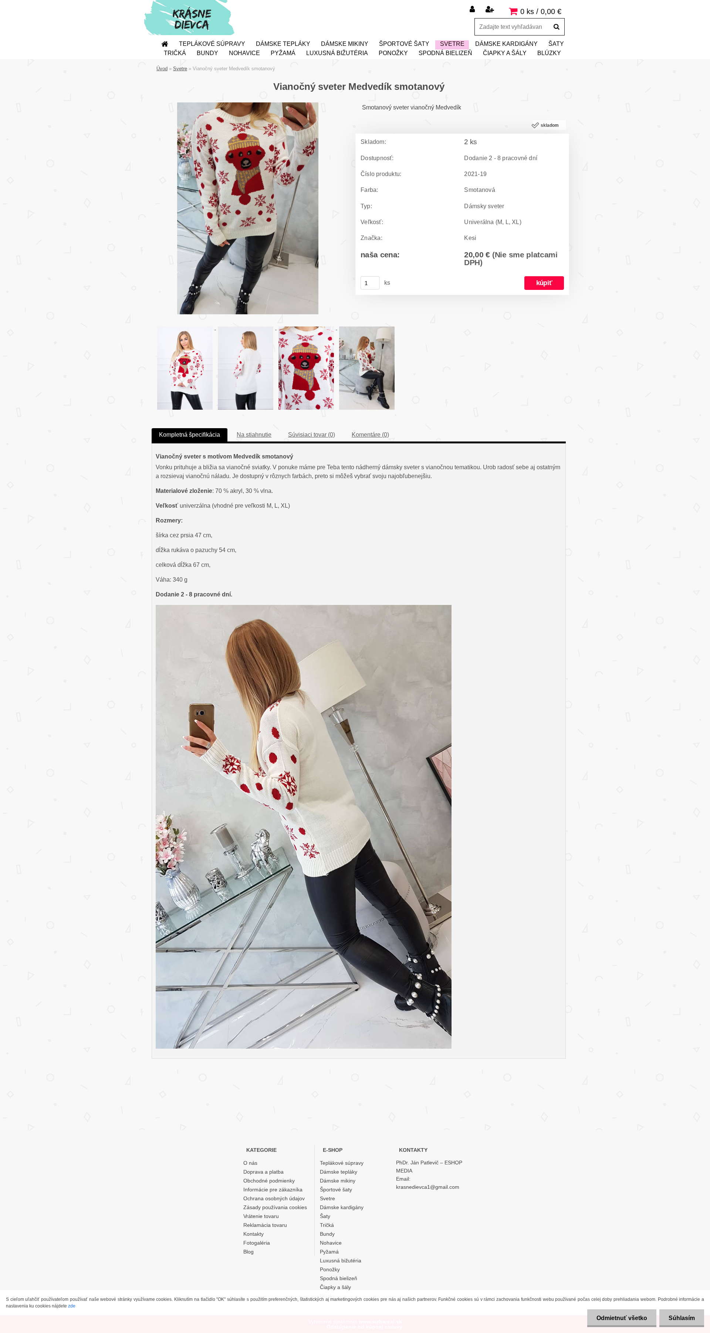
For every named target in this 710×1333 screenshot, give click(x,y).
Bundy (207, 53)
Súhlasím (682, 1318)
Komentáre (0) (370, 435)
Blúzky (549, 53)
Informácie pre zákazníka (272, 1189)
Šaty (556, 44)
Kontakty (253, 1234)
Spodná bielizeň (445, 53)
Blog (248, 1252)
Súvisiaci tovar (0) (311, 435)
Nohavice (244, 53)
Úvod (162, 68)
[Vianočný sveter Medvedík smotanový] (247, 105)
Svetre (452, 44)
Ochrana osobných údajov (274, 1198)
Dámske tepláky (283, 44)
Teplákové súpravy (212, 44)
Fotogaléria (256, 1243)
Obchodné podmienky (269, 1181)
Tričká (175, 53)
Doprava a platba (263, 1172)
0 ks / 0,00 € (540, 11)
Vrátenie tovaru (261, 1216)
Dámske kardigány (506, 44)
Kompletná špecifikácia (189, 435)
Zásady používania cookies (275, 1207)
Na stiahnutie (254, 435)
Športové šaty (404, 44)
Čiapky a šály (505, 53)
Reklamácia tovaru (265, 1225)
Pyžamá (283, 53)
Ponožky (393, 53)
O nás (250, 1163)
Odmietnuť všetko (621, 1318)
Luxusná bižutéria (337, 53)
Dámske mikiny (344, 44)
